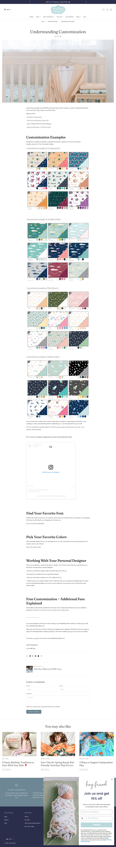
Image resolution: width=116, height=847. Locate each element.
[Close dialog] (111, 779)
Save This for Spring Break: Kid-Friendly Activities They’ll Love (58, 764)
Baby (5, 816)
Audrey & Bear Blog (52, 21)
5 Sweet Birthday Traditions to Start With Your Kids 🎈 (18, 764)
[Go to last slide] (30, 2)
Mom (5, 823)
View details (6, 769)
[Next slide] (86, 2)
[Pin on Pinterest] (35, 656)
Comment (29, 693)
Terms (88, 841)
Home (43, 21)
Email (61, 686)
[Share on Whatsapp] (38, 656)
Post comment (34, 712)
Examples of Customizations (34, 117)
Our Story (27, 820)
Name (28, 686)
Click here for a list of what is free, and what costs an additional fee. (51, 610)
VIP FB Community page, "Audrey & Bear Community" (66, 427)
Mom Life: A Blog (29, 826)
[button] (103, 9)
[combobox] (84, 818)
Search (26, 816)
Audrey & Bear (59, 108)
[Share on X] (33, 656)
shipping (69, 631)
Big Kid (6, 820)
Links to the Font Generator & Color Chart (38, 120)
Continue (97, 825)
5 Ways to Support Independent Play (96, 764)
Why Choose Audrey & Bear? (33, 823)
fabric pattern (36, 110)
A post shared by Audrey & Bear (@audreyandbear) (51, 496)
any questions (36, 638)
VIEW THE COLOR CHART (33, 547)
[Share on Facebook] (30, 656)
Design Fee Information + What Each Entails (39, 127)
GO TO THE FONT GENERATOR (35, 523)
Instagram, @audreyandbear (33, 429)
